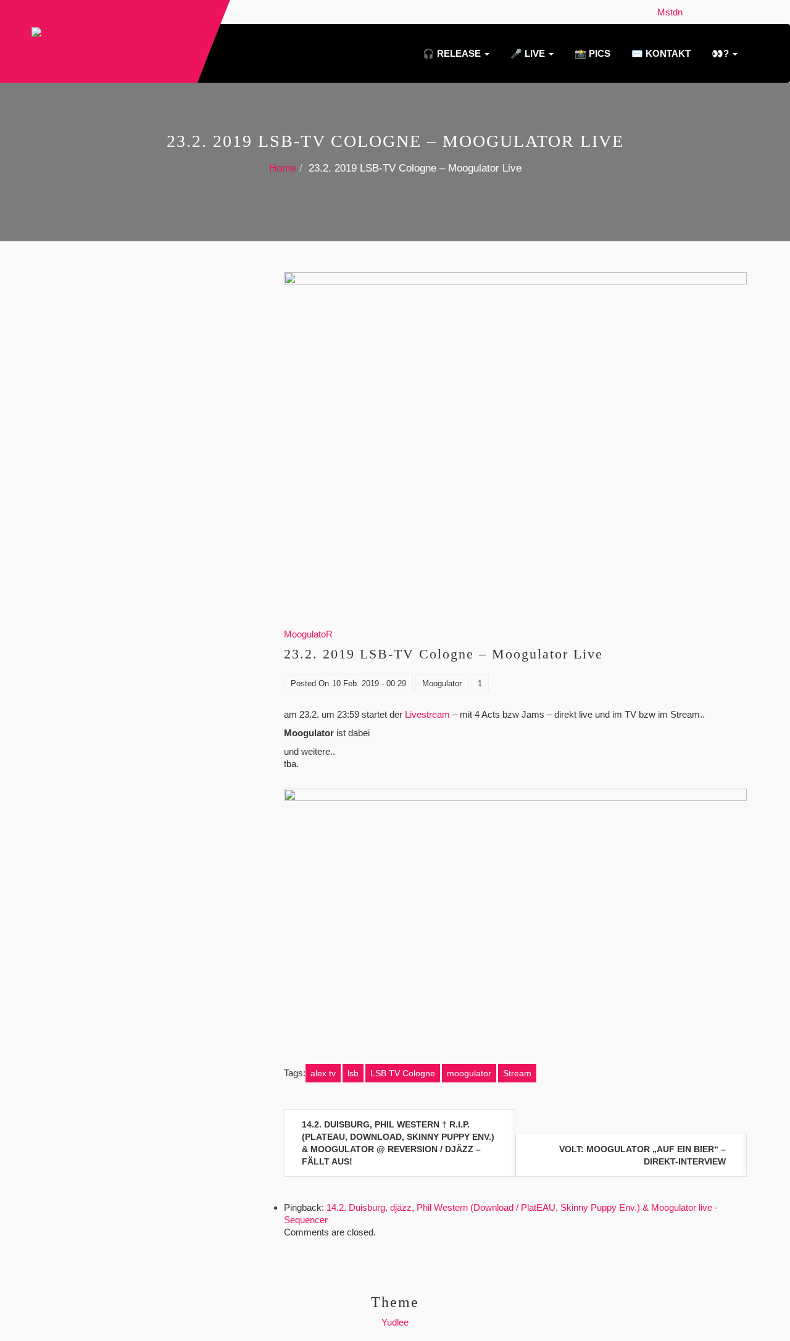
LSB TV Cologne (402, 1073)
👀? (720, 53)
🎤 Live (527, 53)
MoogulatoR (308, 634)
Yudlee (395, 1322)
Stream (517, 1073)
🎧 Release (451, 53)
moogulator (469, 1073)
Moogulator (442, 683)
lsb (353, 1073)
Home (282, 168)
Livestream (427, 714)
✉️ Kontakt (660, 53)
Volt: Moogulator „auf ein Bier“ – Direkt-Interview (642, 1155)
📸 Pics (591, 53)
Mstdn (672, 12)
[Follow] (691, 12)
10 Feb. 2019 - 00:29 (369, 683)
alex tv (323, 1073)
